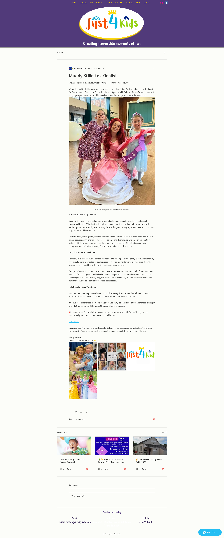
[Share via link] (87, 412)
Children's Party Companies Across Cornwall (72, 460)
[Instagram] (161, 2)
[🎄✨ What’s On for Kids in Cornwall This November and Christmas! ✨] (112, 446)
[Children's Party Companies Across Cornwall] (74, 446)
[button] (164, 52)
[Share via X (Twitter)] (76, 412)
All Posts (60, 52)
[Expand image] (83, 356)
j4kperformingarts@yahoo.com (75, 522)
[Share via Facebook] (70, 412)
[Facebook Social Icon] (166, 2)
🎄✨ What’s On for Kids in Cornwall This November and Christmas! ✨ (110, 460)
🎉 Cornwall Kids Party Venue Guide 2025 (149, 460)
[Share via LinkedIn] (81, 412)
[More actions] (153, 68)
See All (164, 432)
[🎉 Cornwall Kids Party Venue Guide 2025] (150, 446)
